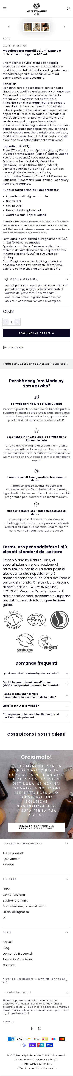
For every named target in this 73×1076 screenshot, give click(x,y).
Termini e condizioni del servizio (38, 1068)
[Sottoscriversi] (68, 992)
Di (4, 918)
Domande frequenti (17, 954)
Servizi (7, 942)
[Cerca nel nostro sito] (68, 9)
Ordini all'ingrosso (16, 912)
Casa (6, 889)
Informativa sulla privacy (30, 1059)
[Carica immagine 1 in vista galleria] (28, 27)
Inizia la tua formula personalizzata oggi (36, 827)
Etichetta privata (15, 901)
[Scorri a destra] (64, 27)
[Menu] (4, 9)
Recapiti (53, 1059)
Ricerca (8, 865)
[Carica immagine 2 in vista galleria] (36, 27)
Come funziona (14, 895)
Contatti (9, 965)
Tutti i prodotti (13, 853)
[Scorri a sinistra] (9, 27)
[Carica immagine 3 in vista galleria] (45, 27)
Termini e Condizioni (17, 959)
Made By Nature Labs (15, 46)
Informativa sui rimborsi (38, 1064)
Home (6, 38)
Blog (6, 948)
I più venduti (12, 859)
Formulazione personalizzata (24, 906)
